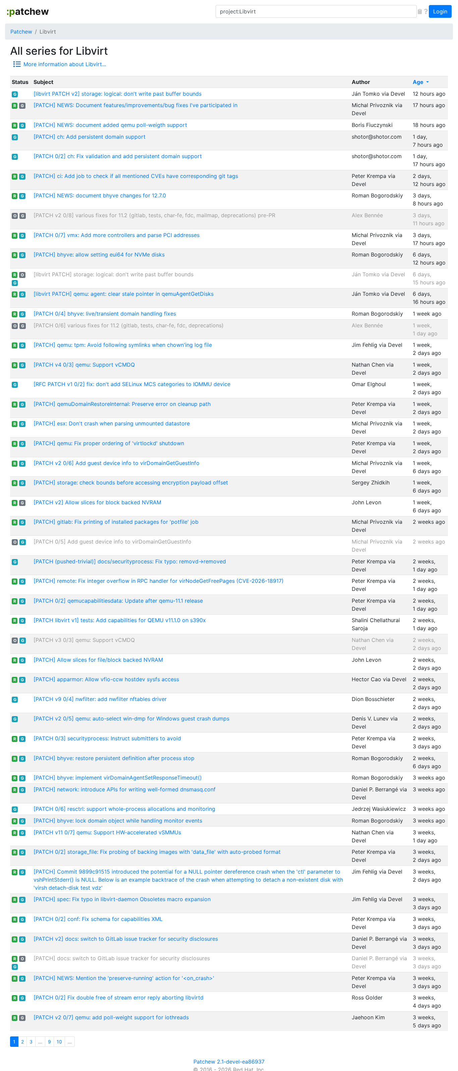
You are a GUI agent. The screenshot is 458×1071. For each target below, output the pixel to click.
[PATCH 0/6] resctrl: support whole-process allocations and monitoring (124, 808)
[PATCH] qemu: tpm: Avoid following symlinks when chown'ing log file (123, 344)
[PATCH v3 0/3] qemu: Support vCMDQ (84, 640)
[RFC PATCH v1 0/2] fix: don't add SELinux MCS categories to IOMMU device (132, 384)
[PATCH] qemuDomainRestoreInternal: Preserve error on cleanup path (122, 404)
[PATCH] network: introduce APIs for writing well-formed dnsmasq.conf (125, 789)
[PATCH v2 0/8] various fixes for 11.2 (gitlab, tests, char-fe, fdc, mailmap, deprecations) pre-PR (154, 215)
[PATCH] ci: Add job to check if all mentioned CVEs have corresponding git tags (136, 176)
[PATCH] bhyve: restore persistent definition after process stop (114, 758)
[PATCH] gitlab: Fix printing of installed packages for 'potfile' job (116, 521)
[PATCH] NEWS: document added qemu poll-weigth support (110, 125)
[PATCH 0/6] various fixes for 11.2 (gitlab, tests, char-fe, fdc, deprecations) (129, 325)
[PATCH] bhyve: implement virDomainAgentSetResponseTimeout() (118, 777)
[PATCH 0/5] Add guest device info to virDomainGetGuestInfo (112, 541)
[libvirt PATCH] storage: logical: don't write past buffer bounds (113, 274)
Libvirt (48, 31)
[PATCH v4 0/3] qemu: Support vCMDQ (84, 364)
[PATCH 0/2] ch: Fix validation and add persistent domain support (118, 156)
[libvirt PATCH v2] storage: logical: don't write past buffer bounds (118, 93)
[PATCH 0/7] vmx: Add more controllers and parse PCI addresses (116, 235)
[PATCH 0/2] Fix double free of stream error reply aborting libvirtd (119, 997)
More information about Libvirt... (64, 64)
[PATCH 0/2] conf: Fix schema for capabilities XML (98, 919)
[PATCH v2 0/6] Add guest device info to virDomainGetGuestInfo (116, 463)
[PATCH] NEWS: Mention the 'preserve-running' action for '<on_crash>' (124, 978)
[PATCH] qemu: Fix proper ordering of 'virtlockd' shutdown (109, 443)
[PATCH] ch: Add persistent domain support (90, 136)
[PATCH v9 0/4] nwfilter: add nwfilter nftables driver (100, 699)
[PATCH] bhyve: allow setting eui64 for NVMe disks (99, 254)
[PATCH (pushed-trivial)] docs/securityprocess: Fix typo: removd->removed (130, 561)
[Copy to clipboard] (420, 11)
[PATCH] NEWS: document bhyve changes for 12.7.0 (100, 195)
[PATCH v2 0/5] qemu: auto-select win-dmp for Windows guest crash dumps (131, 718)
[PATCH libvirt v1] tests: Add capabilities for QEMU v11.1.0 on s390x (120, 620)
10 (59, 1041)
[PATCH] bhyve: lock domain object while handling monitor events (118, 820)
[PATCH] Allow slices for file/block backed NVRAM (98, 659)
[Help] (426, 11)
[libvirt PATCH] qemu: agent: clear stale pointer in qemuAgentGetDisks (124, 293)
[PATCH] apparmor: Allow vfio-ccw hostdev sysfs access (106, 679)
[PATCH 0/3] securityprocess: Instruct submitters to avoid (107, 738)
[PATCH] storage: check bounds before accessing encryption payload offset (131, 482)
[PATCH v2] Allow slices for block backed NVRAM (97, 502)
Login (440, 11)
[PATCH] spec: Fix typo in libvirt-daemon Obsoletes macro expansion (122, 899)
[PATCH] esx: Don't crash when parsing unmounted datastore (112, 423)
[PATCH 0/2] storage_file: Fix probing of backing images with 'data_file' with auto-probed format (157, 851)
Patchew (21, 31)
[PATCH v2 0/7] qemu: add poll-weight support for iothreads (111, 1017)
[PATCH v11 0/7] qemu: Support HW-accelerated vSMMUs (107, 832)
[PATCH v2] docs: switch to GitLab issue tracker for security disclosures (126, 938)
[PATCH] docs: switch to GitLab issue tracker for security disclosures (122, 958)
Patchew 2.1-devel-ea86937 (229, 1061)
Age (419, 82)
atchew (27, 11)
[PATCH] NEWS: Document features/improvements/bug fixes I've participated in (135, 105)
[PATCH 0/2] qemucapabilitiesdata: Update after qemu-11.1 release (118, 600)
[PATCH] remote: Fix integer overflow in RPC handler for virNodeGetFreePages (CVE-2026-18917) (159, 580)
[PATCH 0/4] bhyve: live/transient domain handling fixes (105, 313)
